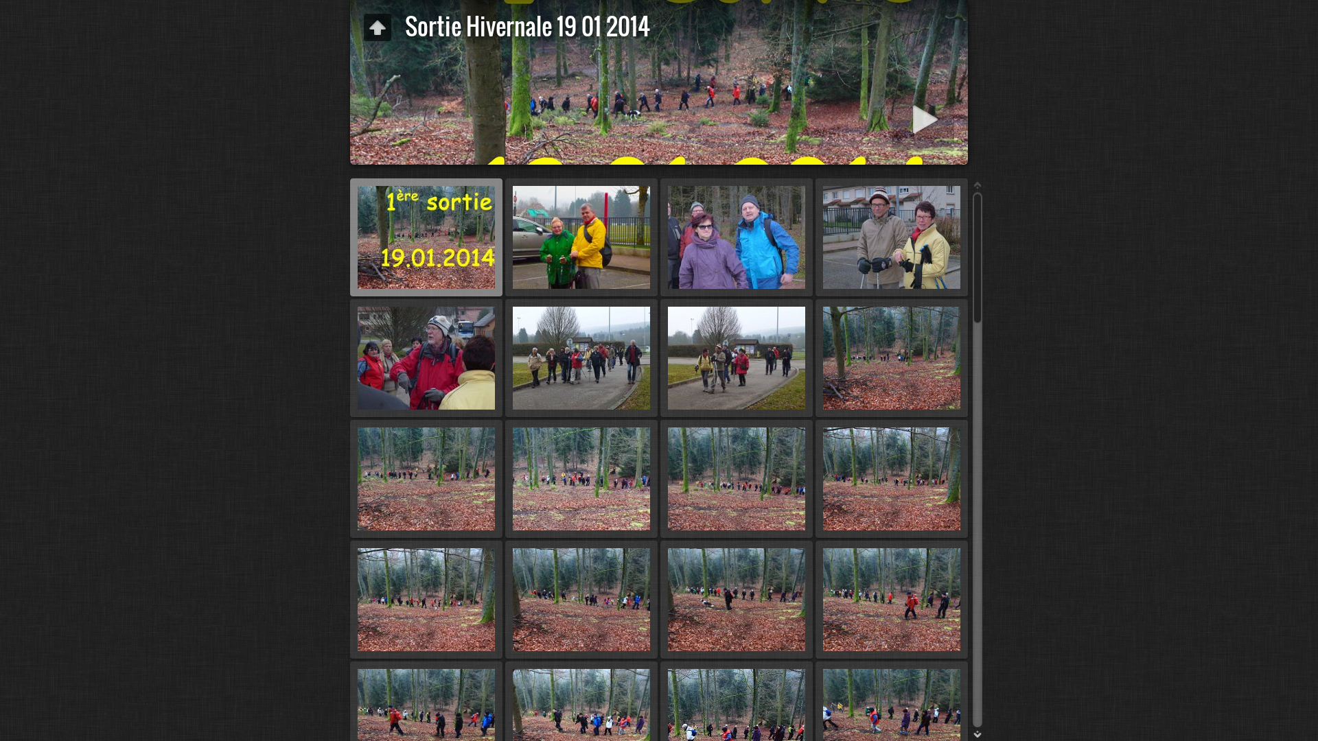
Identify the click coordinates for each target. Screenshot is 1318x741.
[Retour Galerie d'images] (377, 27)
